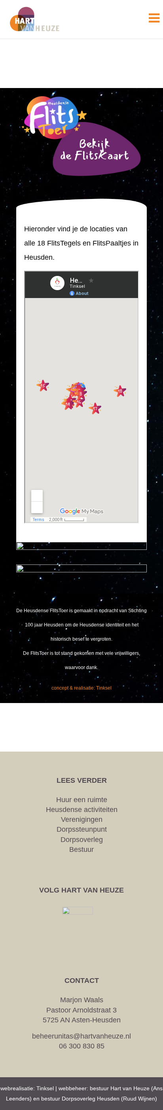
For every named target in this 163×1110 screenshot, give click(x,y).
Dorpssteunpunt (82, 829)
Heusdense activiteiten (82, 810)
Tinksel (45, 1088)
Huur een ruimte (81, 800)
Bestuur (81, 849)
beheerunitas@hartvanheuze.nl (81, 1036)
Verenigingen (81, 819)
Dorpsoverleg (82, 840)
